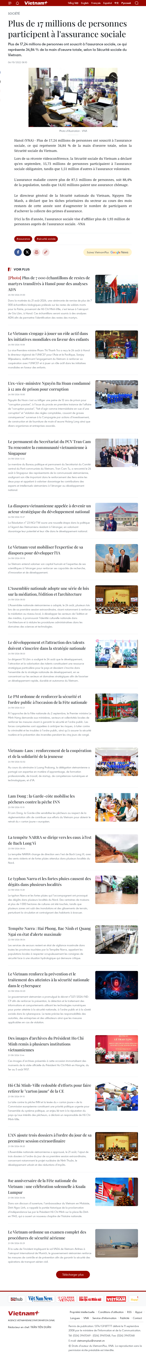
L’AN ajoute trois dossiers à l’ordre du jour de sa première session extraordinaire (50, 1137)
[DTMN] (72, 1299)
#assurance (23, 238)
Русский (126, 3)
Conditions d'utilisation (111, 1312)
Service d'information (104, 1318)
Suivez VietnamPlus (98, 252)
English (85, 3)
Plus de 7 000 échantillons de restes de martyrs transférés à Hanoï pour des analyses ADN (49, 283)
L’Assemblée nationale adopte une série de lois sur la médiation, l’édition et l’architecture (48, 591)
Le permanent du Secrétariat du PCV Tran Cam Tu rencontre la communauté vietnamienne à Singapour (49, 447)
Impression (36, 252)
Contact (137, 1318)
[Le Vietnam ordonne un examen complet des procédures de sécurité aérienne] (116, 1243)
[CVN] (48, 1299)
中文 (116, 3)
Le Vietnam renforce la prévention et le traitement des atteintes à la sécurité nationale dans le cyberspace (48, 979)
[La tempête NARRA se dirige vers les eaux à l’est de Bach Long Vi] (116, 848)
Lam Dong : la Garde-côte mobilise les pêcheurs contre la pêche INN (41, 798)
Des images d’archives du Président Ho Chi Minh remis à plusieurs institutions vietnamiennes (46, 1043)
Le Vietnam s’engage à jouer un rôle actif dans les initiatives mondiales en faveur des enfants (48, 336)
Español (107, 3)
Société (14, 13)
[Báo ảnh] (98, 1299)
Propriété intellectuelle (82, 1312)
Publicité (124, 1318)
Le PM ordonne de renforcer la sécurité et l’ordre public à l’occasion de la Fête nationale (47, 699)
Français (96, 3)
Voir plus (22, 269)
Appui (138, 1312)
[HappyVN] (122, 1299)
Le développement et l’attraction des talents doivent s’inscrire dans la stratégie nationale (47, 645)
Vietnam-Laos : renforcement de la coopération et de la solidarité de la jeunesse (49, 753)
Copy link (45, 252)
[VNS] (22, 1299)
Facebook (18, 252)
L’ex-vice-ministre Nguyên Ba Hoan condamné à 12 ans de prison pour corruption (49, 386)
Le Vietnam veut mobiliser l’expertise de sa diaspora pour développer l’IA (45, 549)
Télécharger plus (73, 1274)
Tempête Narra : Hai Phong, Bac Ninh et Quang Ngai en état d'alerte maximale (49, 931)
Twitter (27, 252)
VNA (86, 1318)
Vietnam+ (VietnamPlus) (36, 3)
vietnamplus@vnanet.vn (91, 1340)
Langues (75, 1318)
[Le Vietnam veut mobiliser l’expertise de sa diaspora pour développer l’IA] (116, 558)
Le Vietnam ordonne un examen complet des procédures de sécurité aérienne (47, 1234)
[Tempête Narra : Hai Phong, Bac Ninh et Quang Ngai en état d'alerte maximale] (116, 939)
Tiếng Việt (73, 3)
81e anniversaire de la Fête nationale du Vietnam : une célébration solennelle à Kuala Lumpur (46, 1186)
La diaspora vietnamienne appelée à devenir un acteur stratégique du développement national (49, 508)
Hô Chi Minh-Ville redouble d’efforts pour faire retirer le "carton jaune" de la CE (49, 1088)
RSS (129, 1312)
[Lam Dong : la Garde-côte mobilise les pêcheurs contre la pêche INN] (116, 807)
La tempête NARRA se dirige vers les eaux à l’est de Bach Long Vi (50, 840)
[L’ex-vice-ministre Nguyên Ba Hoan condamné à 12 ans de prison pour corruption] (116, 394)
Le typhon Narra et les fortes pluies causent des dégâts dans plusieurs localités (49, 881)
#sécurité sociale (46, 238)
